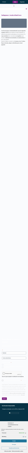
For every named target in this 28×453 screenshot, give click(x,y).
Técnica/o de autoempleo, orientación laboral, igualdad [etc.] (14, 367)
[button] (26, 9)
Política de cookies (7, 451)
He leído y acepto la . (12, 380)
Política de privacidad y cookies (17, 451)
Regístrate (22, 1)
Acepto (14, 441)
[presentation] (12, 373)
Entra (15, 1)
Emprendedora (7, 364)
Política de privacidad (16, 380)
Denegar (14, 444)
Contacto (4, 1)
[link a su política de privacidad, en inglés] (17, 393)
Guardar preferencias (14, 448)
